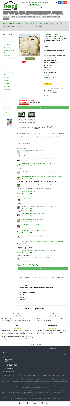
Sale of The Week (7, 44)
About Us (14, 375)
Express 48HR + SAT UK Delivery (9, 51)
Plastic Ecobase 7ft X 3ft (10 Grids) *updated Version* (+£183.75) (36, 184)
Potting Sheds (7, 67)
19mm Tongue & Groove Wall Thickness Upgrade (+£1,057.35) (36, 257)
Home (6, 375)
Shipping (44, 375)
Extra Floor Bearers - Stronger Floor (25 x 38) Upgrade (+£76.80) (36, 230)
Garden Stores (7, 95)
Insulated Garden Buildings (9, 58)
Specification (34, 277)
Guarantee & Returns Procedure (34, 375)
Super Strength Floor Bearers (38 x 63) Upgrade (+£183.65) (35, 236)
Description (27, 277)
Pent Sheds (6, 86)
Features (21, 277)
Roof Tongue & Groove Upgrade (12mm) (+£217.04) (33, 219)
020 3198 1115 (35, 4)
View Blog (64, 354)
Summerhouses (7, 70)
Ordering (50, 375)
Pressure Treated (7, 55)
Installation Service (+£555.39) (28, 191)
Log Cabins (6, 77)
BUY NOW (43, 107)
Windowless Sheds (8, 89)
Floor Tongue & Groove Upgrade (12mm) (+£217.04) (33, 213)
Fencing (5, 101)
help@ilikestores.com (9, 371)
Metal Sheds (6, 61)
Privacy (58, 375)
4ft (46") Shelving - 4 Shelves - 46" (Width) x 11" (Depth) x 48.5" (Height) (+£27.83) (40, 206)
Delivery (47, 277)
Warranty (53, 277)
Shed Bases (6, 112)
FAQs (54, 375)
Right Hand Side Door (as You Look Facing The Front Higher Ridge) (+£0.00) (38, 163)
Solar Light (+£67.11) (26, 198)
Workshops (6, 38)
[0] (56, 5)
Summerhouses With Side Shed (9, 73)
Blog (10, 375)
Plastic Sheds (7, 64)
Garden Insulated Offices (9, 41)
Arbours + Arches (7, 104)
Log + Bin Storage (7, 106)
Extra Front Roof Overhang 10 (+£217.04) (31, 224)
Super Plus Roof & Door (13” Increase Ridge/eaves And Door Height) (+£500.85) (39, 250)
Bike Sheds (6, 92)
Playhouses (6, 80)
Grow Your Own (7, 115)
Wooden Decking (7, 83)
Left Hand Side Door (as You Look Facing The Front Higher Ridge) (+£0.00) (38, 158)
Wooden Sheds (7, 47)
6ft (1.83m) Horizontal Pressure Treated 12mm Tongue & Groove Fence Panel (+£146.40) (42, 176)
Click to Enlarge (30, 58)
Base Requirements (61, 277)
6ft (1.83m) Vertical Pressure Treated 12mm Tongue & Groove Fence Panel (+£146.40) (41, 171)
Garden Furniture (7, 98)
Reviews (41, 277)
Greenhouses (7, 109)
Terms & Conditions (22, 375)
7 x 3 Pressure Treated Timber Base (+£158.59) (32, 150)
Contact (63, 375)
